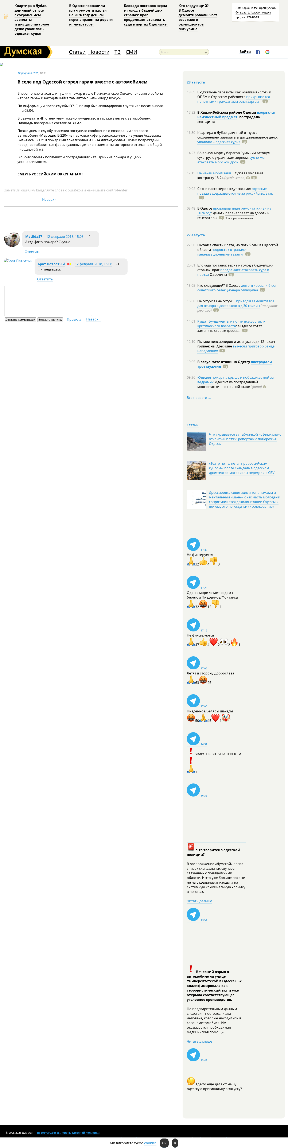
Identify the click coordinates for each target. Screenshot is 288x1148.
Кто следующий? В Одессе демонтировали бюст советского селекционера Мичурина (198, 17)
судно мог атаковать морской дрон (231, 159)
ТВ (117, 52)
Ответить (32, 251)
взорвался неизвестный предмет (236, 114)
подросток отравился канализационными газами (222, 252)
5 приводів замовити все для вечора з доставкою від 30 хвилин (235, 303)
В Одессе (205, 208)
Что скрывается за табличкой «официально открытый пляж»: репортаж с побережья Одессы (245, 439)
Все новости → (199, 397)
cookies (150, 1143)
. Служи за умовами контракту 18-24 (230, 175)
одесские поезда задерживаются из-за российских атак (235, 191)
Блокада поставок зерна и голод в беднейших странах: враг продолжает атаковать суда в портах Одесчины (146, 15)
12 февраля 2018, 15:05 (64, 236)
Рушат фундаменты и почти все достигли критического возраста (231, 323)
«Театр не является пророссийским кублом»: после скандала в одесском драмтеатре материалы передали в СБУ (242, 468)
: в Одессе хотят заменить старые (229, 328)
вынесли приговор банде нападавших (236, 348)
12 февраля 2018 (27, 73)
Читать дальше (199, 901)
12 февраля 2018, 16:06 (93, 264)
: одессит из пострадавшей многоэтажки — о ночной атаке (229, 384)
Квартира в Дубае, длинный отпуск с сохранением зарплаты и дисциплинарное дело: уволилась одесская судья (32, 19)
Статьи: (193, 425)
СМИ (131, 52)
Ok (164, 1143)
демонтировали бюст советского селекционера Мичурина (237, 287)
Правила (74, 319)
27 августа (196, 235)
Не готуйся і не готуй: (215, 301)
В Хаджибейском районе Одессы (227, 112)
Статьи (77, 52)
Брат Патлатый (51, 264)
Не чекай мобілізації (214, 173)
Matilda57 (33, 236)
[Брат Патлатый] (18, 260)
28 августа (196, 82)
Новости (98, 52)
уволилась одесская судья (218, 142)
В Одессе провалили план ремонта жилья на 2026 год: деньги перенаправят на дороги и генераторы (91, 15)
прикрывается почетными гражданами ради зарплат (233, 99)
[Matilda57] (12, 245)
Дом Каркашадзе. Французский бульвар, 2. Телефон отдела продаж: (256, 12)
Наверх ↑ (49, 199)
